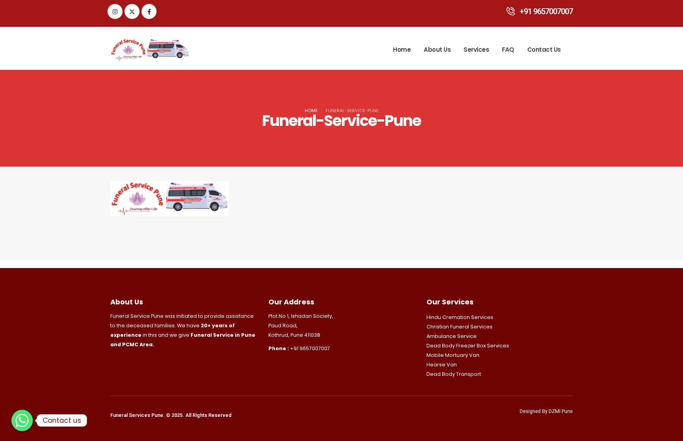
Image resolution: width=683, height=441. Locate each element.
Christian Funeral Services (459, 326)
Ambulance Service (451, 336)
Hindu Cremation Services (459, 317)
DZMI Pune (561, 411)
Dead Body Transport (453, 374)
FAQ (508, 49)
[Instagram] (115, 11)
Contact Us (544, 49)
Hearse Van (441, 364)
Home (402, 49)
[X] (132, 11)
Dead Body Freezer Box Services (467, 345)
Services (476, 49)
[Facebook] (149, 11)
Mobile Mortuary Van (452, 355)
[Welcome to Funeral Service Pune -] (149, 50)
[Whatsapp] (22, 420)
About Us (437, 49)
